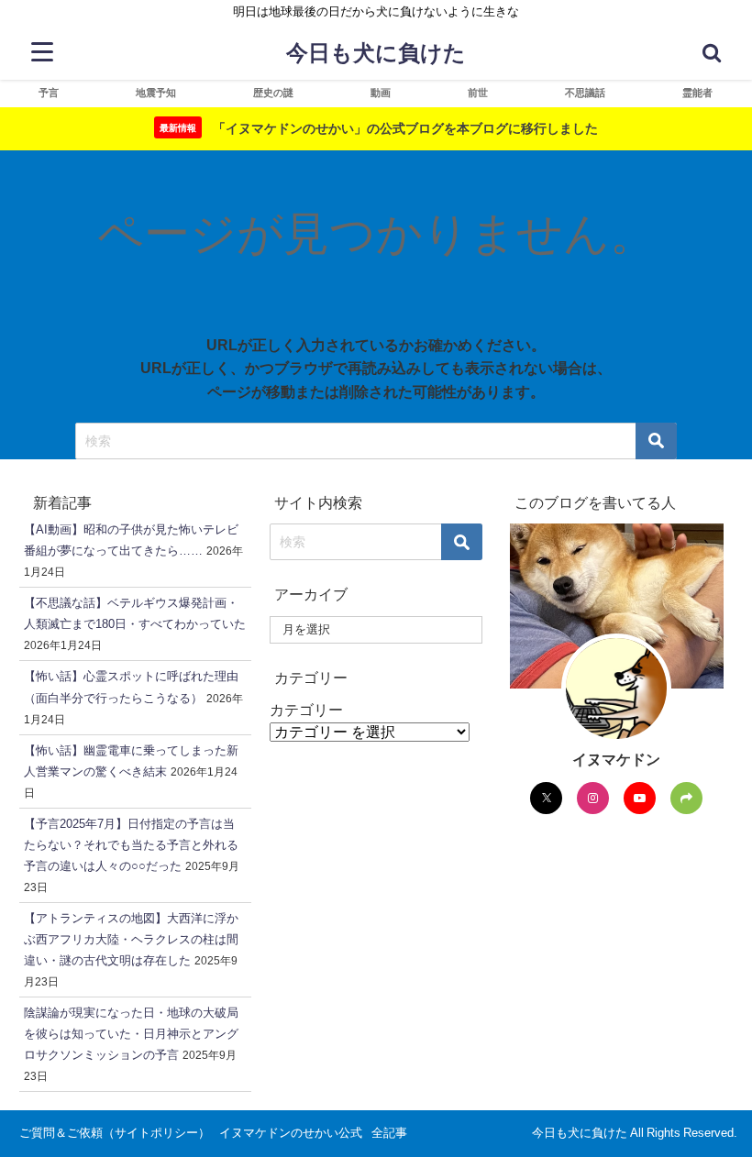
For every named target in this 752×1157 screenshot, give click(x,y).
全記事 (389, 1133)
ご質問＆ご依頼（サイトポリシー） (114, 1133)
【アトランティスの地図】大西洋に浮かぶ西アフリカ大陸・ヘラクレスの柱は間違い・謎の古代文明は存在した (131, 939)
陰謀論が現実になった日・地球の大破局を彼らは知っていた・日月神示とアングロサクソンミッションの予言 (131, 1034)
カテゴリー (306, 709)
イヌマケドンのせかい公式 (290, 1133)
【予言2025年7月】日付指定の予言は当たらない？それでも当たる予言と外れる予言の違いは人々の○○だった (131, 845)
